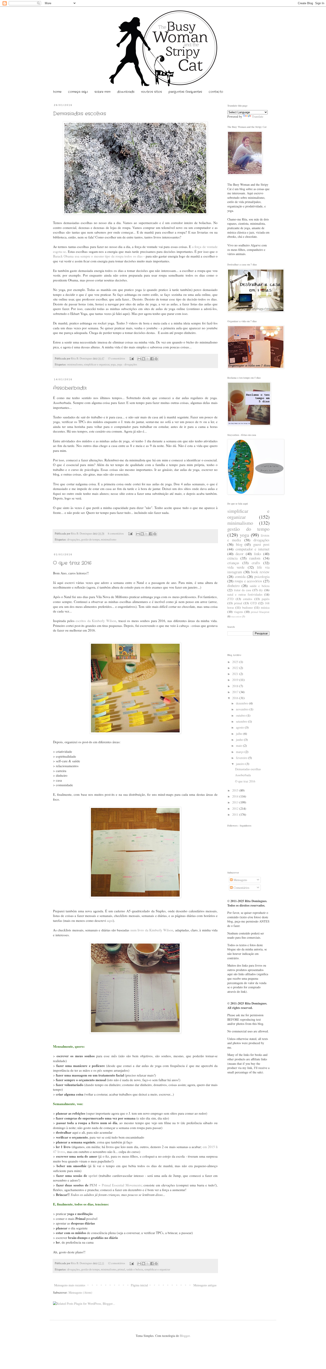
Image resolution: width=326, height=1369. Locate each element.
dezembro (242, 703)
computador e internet (252, 549)
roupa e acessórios (248, 580)
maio (239, 745)
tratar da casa (242, 590)
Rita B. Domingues (82, 358)
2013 (235, 802)
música (265, 607)
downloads (125, 92)
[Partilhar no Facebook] (152, 359)
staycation (236, 616)
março (240, 752)
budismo (247, 607)
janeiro (240, 764)
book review (260, 571)
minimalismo (74, 364)
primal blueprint (260, 612)
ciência (232, 558)
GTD (253, 603)
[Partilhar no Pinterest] (156, 359)
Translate (257, 116)
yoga (113, 364)
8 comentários (116, 533)
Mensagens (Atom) (80, 1292)
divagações (73, 539)
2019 (235, 680)
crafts (256, 562)
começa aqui (78, 92)
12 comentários (116, 1263)
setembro (242, 721)
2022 (235, 668)
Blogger (185, 1336)
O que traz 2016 (72, 563)
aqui (110, 920)
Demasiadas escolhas (79, 113)
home (57, 92)
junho (240, 739)
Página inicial (139, 1285)
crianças (233, 562)
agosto (240, 727)
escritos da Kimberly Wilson (96, 620)
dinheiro (233, 585)
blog (239, 544)
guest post (261, 544)
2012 (235, 808)
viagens (238, 612)
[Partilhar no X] (147, 359)
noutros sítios (151, 92)
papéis (265, 599)
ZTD (230, 599)
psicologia (261, 576)
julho (239, 733)
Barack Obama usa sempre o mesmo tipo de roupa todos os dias (98, 256)
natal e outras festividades (244, 594)
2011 (235, 814)
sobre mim (102, 92)
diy (261, 590)
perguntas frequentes (185, 92)
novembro (242, 709)
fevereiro (242, 758)
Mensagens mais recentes (69, 1285)
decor (240, 553)
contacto (216, 92)
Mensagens (240, 880)
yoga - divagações (127, 364)
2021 (235, 674)
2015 (235, 790)
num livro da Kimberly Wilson (151, 930)
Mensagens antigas (204, 1285)
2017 (235, 692)
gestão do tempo (90, 539)
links (257, 553)
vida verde (235, 567)
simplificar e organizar (96, 364)
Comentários (241, 887)
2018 (235, 686)
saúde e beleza (134, 1269)
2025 (235, 662)
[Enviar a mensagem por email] (139, 359)
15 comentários (116, 358)
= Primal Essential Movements (115, 1185)
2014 (235, 796)
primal (121, 1269)
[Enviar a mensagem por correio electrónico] (131, 358)
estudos (247, 599)
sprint (92, 1175)
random (254, 558)
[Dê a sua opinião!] (143, 359)
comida (240, 576)
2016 (235, 698)
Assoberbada (70, 388)
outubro (241, 715)
